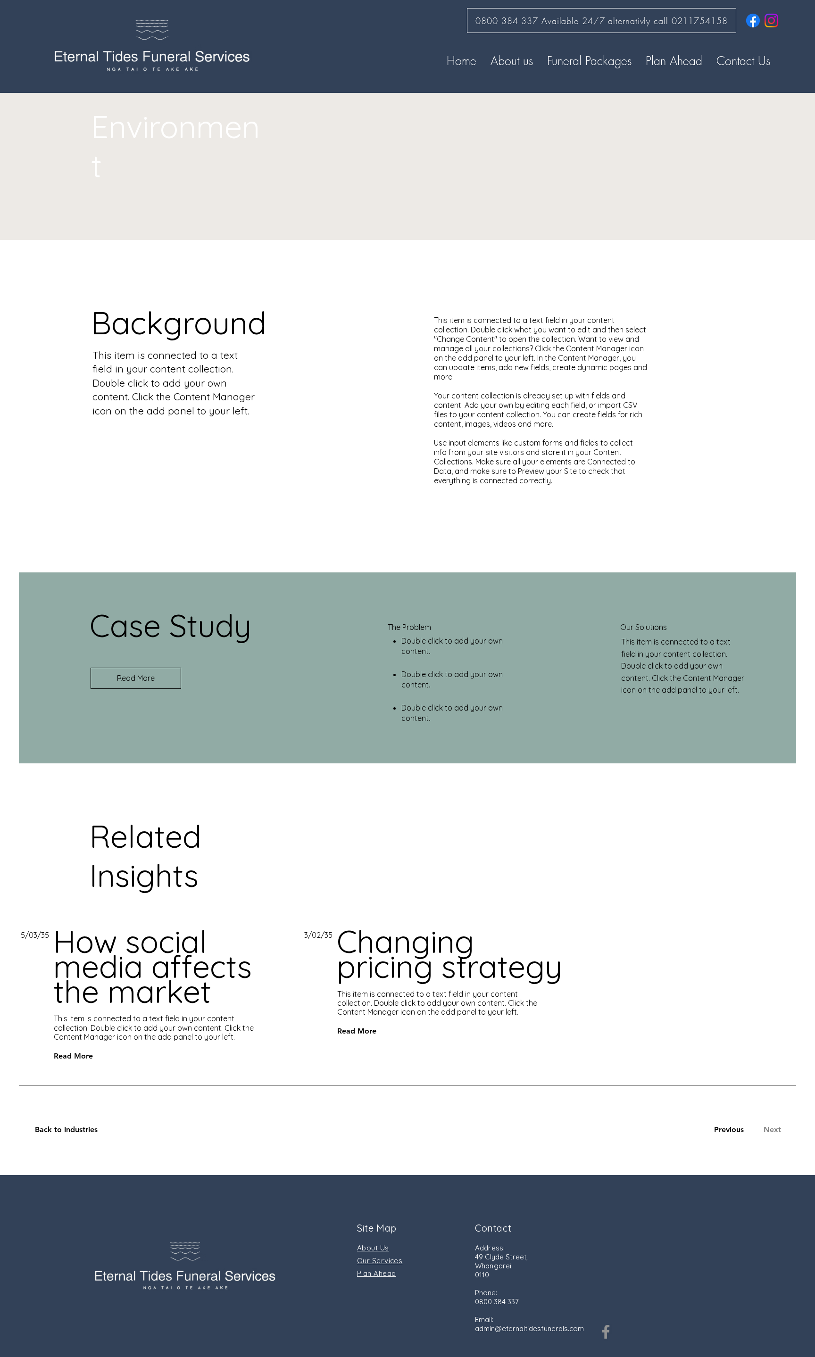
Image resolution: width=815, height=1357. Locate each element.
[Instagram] (771, 20)
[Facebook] (753, 20)
